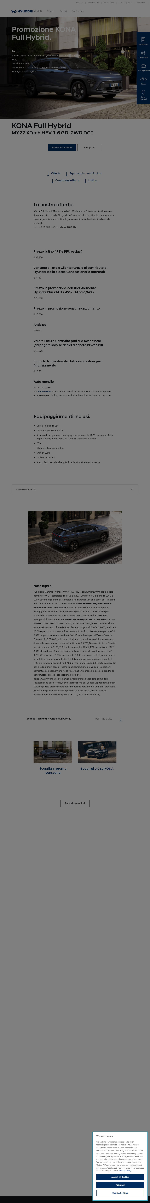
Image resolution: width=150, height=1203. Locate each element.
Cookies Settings (120, 1193)
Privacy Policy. (125, 1171)
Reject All (120, 1185)
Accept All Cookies (120, 1177)
